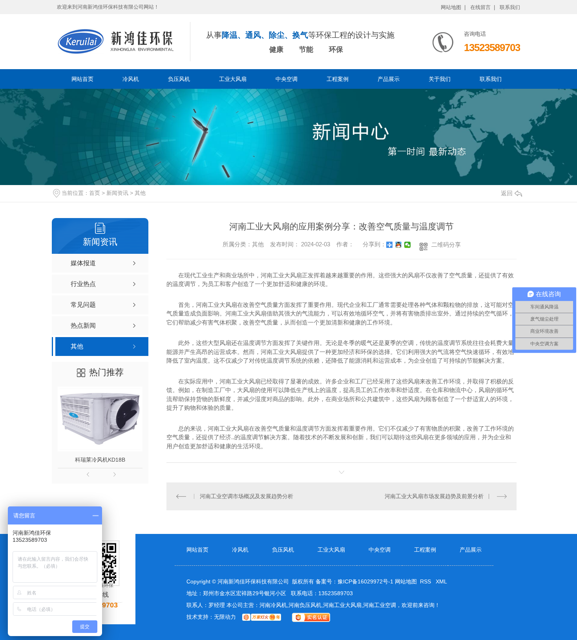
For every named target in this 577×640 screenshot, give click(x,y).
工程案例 (338, 79)
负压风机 (179, 79)
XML (441, 581)
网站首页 (82, 79)
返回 (507, 193)
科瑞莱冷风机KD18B (100, 460)
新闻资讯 (117, 193)
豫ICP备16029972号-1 (365, 581)
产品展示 (389, 79)
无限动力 (225, 617)
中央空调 (287, 79)
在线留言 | (482, 7)
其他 (140, 193)
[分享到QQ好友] (398, 245)
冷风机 (130, 79)
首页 (94, 193)
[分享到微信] (407, 245)
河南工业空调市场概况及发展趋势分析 (246, 496)
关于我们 (440, 79)
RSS (426, 581)
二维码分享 (446, 244)
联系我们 (510, 7)
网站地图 (406, 581)
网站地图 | (453, 7)
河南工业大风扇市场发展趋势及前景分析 (434, 496)
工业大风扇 (233, 79)
